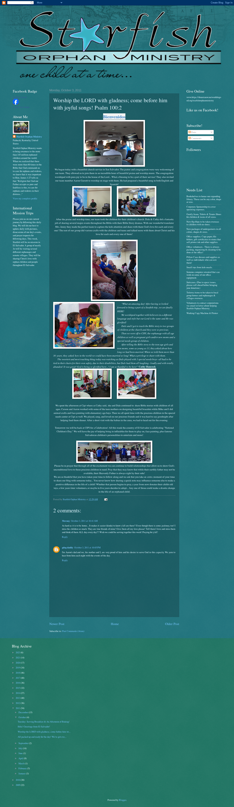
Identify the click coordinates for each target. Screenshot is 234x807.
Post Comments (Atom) (73, 631)
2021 (18, 657)
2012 (18, 703)
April (21, 758)
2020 (18, 662)
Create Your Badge (21, 107)
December (23, 712)
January (22, 773)
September (23, 743)
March (21, 763)
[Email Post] (105, 499)
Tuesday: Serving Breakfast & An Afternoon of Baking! (43, 721)
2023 (18, 652)
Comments (196, 138)
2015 (18, 687)
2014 (18, 693)
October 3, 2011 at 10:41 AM (84, 520)
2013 (18, 697)
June (20, 753)
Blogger (122, 800)
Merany (66, 520)
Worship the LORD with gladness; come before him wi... (44, 731)
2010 (18, 779)
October (22, 717)
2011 (18, 708)
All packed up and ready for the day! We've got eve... (42, 736)
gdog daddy (67, 547)
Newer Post (56, 624)
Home (115, 624)
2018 (18, 672)
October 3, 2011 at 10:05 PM (87, 547)
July (20, 748)
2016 (18, 682)
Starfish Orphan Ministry (29, 136)
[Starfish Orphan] (16, 103)
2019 (18, 667)
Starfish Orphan (20, 97)
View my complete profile (25, 198)
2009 (18, 785)
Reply (65, 536)
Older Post (172, 624)
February (22, 768)
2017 (18, 677)
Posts (193, 132)
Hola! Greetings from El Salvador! (34, 726)
